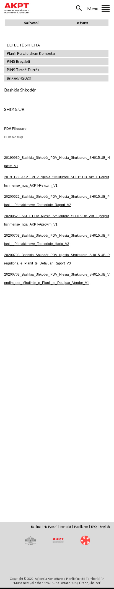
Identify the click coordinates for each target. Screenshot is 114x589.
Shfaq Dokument (30, 337)
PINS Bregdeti (18, 62)
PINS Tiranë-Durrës (23, 70)
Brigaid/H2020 (19, 78)
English (105, 526)
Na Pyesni (31, 23)
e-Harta (82, 23)
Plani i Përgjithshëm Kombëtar (31, 53)
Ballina (36, 526)
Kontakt (65, 526)
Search (79, 8)
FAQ (94, 526)
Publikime (81, 526)
